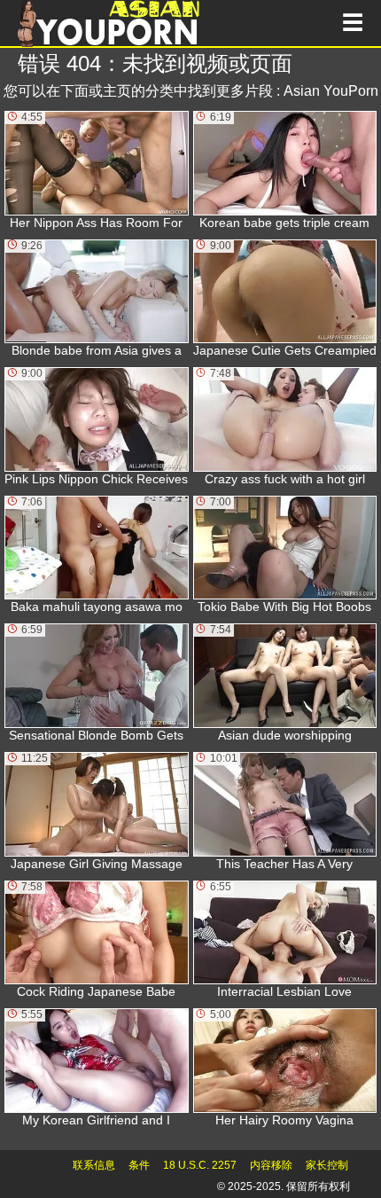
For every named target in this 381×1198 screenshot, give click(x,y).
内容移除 (271, 1165)
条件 (139, 1165)
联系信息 (94, 1165)
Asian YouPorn (331, 90)
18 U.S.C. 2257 (200, 1165)
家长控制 (327, 1165)
